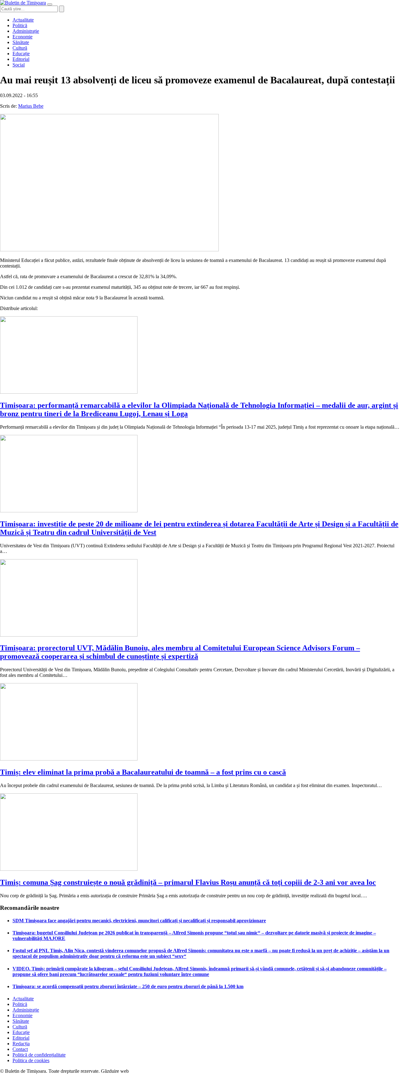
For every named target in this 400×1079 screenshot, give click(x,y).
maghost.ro (142, 1071)
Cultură (19, 48)
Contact (20, 1049)
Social (18, 64)
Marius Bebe (30, 106)
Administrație (25, 31)
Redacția (21, 1043)
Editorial (20, 59)
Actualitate (23, 19)
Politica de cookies (30, 1060)
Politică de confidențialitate (39, 1054)
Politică (19, 25)
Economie (22, 36)
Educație (21, 53)
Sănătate (20, 42)
